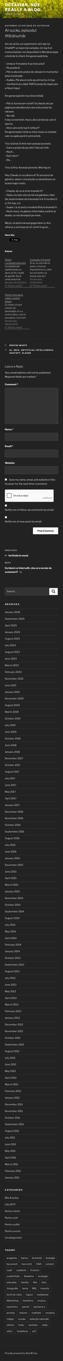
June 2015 (10, 871)
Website (10, 463)
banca (24, 1258)
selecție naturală (39, 1319)
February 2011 (13, 1171)
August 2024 (12, 638)
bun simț (27, 1264)
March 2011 (11, 1164)
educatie (12, 1282)
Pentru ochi (11, 1217)
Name (9, 429)
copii (9, 1270)
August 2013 (12, 971)
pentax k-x (39, 1306)
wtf (34, 1331)
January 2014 (12, 951)
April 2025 (11, 625)
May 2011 (10, 1151)
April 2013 (11, 998)
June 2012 (10, 1064)
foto (44, 1282)
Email (9, 446)
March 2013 (11, 1004)
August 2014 (12, 918)
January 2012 (12, 1097)
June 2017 (10, 785)
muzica (41, 1300)
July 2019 (10, 725)
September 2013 (14, 964)
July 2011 (10, 1137)
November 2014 (14, 898)
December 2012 (14, 1024)
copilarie (21, 1270)
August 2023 (12, 652)
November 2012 (14, 1031)
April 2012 (10, 1077)
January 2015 (12, 891)
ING (34, 1288)
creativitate (13, 1276)
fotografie (12, 1288)
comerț (50, 1264)
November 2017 (14, 758)
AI (10, 350)
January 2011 (12, 1177)
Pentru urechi (12, 1231)
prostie (11, 1312)
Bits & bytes (12, 1197)
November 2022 (14, 678)
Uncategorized (13, 1237)
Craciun (34, 1270)
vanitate (33, 1325)
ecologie (43, 1276)
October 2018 (13, 738)
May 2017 (10, 791)
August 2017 (12, 771)
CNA (38, 1264)
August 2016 (12, 838)
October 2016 (13, 824)
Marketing (12, 1300)
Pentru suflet (12, 1224)
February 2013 (13, 1011)
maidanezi (42, 1294)
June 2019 (10, 731)
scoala (21, 1319)
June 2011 (10, 1144)
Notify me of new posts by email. (23, 521)
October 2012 (12, 1037)
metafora (28, 1300)
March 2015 (11, 884)
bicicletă (37, 1258)
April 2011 (10, 1157)
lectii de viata (14, 1294)
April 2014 (11, 938)
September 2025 (15, 618)
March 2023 (12, 665)
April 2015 (11, 878)
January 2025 (12, 632)
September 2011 (14, 1124)
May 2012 (10, 1071)
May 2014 (10, 931)
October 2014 (13, 904)
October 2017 (12, 765)
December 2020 (14, 698)
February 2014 (13, 944)
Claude (26, 353)
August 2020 (12, 705)
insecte (45, 1288)
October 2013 (13, 958)
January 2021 (12, 692)
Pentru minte (18, 345)
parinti (25, 1306)
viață (44, 1325)
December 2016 (14, 811)
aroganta (12, 1258)
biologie (50, 1258)
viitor (10, 1331)
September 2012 (14, 1044)
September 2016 (14, 831)
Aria (17, 350)
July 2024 (10, 645)
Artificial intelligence (37, 350)
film (35, 1282)
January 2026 (12, 612)
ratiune (23, 1312)
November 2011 (14, 1111)
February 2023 (13, 672)
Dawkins (29, 1276)
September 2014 (14, 911)
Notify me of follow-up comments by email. (29, 509)
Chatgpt (15, 353)
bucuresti (12, 1264)
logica (29, 1294)
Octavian (43, 26)
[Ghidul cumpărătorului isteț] (17, 271)
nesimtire (12, 1306)
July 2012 (10, 1057)
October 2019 (13, 718)
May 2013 (10, 991)
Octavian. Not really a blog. (23, 7)
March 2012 (11, 1084)
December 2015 (14, 865)
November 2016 (14, 818)
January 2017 (12, 805)
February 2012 (13, 1091)
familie (25, 1282)
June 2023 (11, 658)
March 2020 (12, 711)
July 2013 (10, 978)
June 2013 (10, 984)
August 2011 (12, 1131)
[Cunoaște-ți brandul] (42, 271)
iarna (25, 1288)
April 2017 (10, 798)
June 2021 (10, 685)
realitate (36, 1312)
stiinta (10, 1325)
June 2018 (10, 745)
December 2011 (14, 1104)
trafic (21, 1325)
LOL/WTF (10, 1204)
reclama (50, 1312)
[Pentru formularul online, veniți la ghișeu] (17, 309)
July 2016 (10, 845)
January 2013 (12, 1017)
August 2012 (12, 1051)
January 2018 (12, 751)
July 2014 (10, 924)
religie (10, 1319)
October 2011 (12, 1117)
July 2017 (10, 778)
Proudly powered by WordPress (21, 1353)
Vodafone (22, 1331)
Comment (11, 384)
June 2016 (10, 851)
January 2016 (12, 858)
